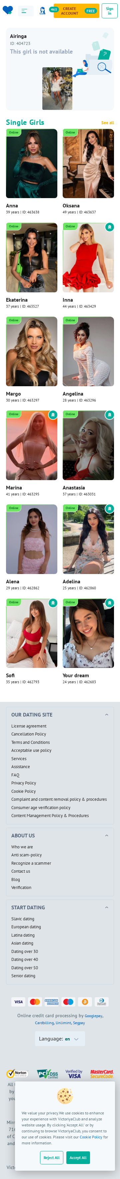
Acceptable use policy (31, 750)
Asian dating (22, 943)
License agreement (28, 726)
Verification (21, 887)
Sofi (10, 675)
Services (18, 758)
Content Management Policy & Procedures (50, 815)
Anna (12, 205)
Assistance (20, 766)
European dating (26, 927)
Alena (12, 581)
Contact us (20, 871)
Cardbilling (44, 1022)
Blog (15, 879)
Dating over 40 (24, 959)
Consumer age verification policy (40, 807)
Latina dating (23, 935)
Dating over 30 (24, 951)
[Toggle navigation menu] (26, 11)
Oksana (71, 205)
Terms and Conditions (30, 742)
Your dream (76, 675)
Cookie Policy (91, 1136)
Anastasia (74, 487)
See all (107, 123)
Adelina (71, 581)
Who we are (22, 847)
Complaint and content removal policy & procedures (59, 799)
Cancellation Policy (28, 734)
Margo (13, 393)
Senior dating (23, 976)
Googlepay (93, 1015)
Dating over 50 (24, 968)
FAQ (15, 775)
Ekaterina (17, 299)
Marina (14, 487)
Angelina (73, 393)
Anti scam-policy (26, 855)
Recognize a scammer (31, 863)
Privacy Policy (23, 783)
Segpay (79, 1022)
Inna (68, 299)
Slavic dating (22, 919)
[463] (43, 11)
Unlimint (63, 1022)
